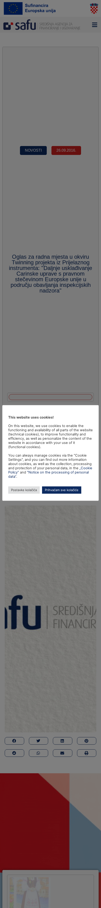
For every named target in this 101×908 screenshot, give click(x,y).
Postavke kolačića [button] (24, 490)
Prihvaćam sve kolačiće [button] (61, 490)
